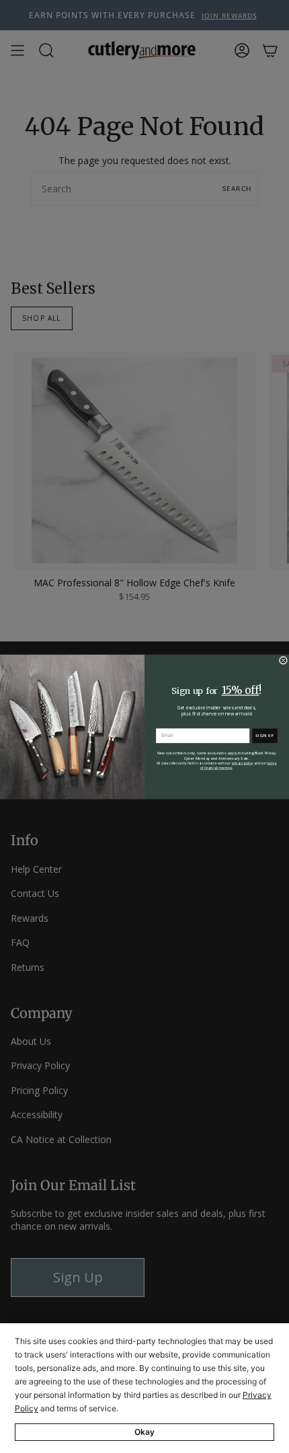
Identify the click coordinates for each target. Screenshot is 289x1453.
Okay (144, 1432)
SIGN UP (265, 735)
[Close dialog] (283, 659)
